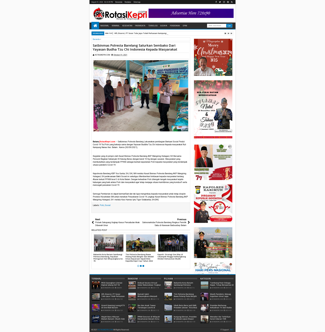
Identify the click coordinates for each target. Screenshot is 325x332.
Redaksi (128, 2)
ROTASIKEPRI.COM (105, 330)
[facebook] (216, 2)
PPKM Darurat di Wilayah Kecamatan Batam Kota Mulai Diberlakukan (149, 318)
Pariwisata (140, 26)
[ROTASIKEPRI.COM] (95, 25)
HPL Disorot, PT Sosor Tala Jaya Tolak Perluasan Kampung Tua (142, 33)
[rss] (232, 2)
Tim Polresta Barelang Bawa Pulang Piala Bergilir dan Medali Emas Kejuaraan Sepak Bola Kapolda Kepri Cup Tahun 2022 (140, 257)
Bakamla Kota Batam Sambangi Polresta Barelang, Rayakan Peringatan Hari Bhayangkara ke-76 (108, 257)
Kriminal (116, 26)
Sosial (107, 205)
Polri (102, 205)
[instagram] (224, 2)
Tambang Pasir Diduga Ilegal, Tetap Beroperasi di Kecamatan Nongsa (222, 285)
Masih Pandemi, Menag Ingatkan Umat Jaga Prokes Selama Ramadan (221, 296)
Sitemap (137, 2)
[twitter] (220, 2)
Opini (185, 26)
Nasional (104, 26)
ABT (232, 330)
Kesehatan (127, 26)
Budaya (163, 26)
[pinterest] (228, 2)
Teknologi (153, 26)
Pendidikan (175, 26)
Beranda (118, 2)
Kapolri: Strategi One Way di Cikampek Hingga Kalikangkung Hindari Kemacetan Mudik (172, 256)
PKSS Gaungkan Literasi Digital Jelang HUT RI (111, 284)
